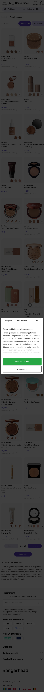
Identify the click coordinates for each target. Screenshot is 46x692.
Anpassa (20, 369)
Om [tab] (36, 321)
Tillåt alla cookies (22, 361)
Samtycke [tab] (8, 321)
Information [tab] (22, 321)
